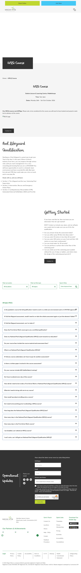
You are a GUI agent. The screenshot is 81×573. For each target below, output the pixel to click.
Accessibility (59, 538)
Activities (59, 534)
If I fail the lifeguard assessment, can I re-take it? (19, 323)
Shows (45, 528)
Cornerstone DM (74, 564)
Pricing (58, 531)
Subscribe (40, 502)
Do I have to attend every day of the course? (18, 377)
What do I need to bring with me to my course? (19, 390)
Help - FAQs (47, 532)
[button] (37, 535)
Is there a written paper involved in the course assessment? (23, 363)
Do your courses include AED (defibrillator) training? (20, 370)
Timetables (59, 521)
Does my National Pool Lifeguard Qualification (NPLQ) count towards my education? (30, 337)
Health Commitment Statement (60, 556)
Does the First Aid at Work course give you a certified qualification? (25, 330)
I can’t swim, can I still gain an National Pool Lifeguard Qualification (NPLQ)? (28, 437)
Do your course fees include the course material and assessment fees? (26, 343)
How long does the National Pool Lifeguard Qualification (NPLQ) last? (26, 410)
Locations (46, 525)
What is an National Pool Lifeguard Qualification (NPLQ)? (22, 350)
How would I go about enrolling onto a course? (18, 397)
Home (4, 78)
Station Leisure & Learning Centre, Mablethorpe (40, 93)
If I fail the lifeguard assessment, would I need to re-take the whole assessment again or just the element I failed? (39, 316)
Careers (46, 536)
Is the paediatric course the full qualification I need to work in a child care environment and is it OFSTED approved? (40, 310)
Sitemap (52, 553)
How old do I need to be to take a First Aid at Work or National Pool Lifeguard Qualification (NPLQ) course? (38, 384)
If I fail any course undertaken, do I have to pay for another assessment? (26, 357)
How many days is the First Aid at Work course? (19, 424)
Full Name (38, 461)
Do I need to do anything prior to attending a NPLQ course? (23, 404)
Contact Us (8, 131)
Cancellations (60, 542)
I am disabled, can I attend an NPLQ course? (18, 431)
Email (37, 469)
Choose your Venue (41, 477)
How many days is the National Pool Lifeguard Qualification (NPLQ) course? (28, 417)
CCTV (45, 553)
